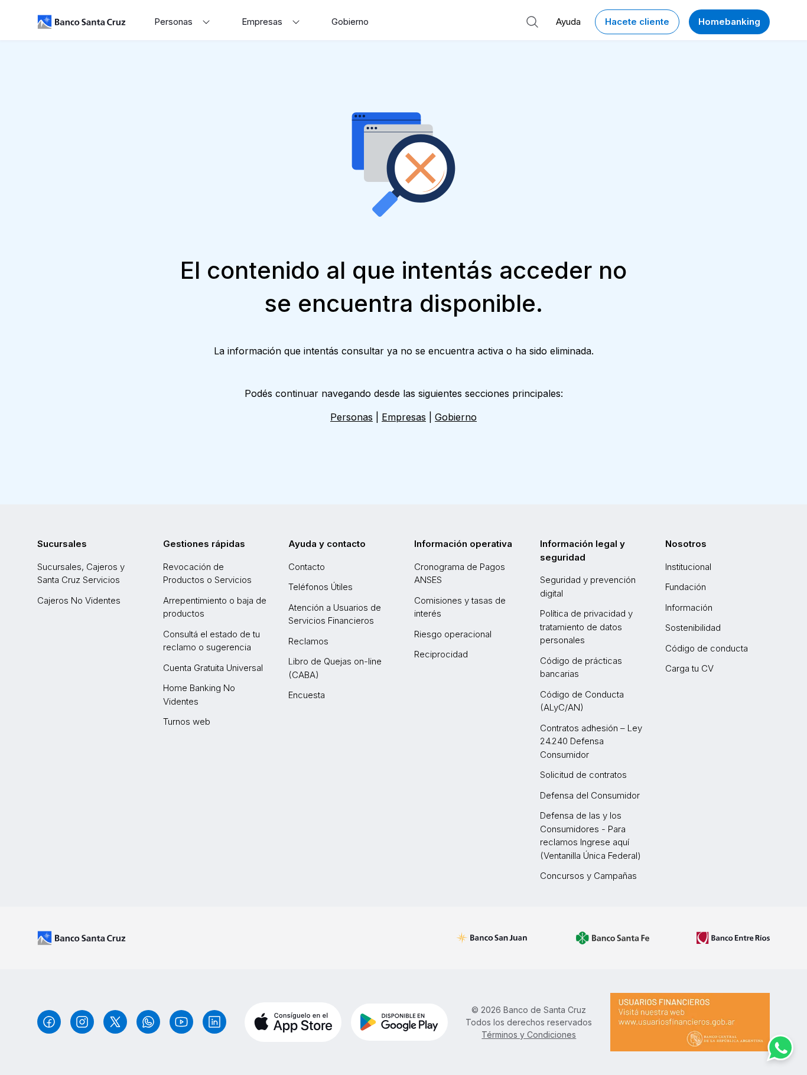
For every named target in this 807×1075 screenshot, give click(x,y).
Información (688, 607)
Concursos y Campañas (588, 875)
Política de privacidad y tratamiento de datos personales (586, 627)
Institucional (688, 566)
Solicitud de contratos (583, 774)
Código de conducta (706, 648)
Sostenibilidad (693, 627)
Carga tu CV (689, 668)
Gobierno (350, 21)
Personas (351, 417)
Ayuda (568, 21)
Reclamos (308, 641)
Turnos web (186, 721)
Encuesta (306, 695)
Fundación (685, 586)
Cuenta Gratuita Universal (213, 667)
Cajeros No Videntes (79, 600)
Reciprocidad (441, 654)
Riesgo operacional (453, 634)
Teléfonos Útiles (320, 586)
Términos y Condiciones (528, 1035)
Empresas (404, 417)
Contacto (306, 566)
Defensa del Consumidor (590, 795)
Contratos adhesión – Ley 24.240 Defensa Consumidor (591, 741)
